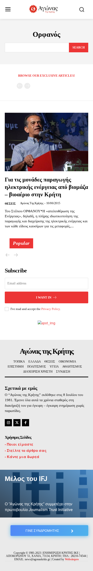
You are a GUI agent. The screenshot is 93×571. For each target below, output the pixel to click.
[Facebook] (25, 422)
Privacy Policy (50, 309)
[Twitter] (17, 422)
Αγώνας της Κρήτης (31, 203)
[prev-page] (20, 86)
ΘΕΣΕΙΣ (10, 203)
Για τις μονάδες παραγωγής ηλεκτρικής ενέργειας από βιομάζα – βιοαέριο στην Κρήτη (46, 186)
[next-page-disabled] (27, 86)
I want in (43, 297)
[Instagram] (8, 422)
